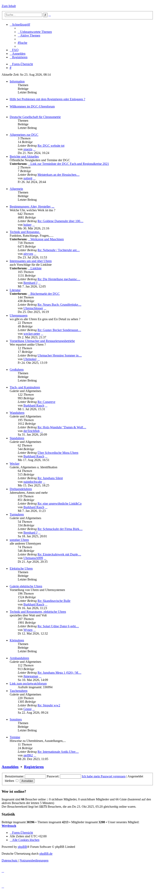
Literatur (15, 290)
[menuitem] (35, 31)
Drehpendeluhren (21, 489)
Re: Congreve (46, 402)
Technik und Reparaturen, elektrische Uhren (38, 611)
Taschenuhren (18, 690)
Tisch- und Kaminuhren (25, 387)
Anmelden (10, 767)
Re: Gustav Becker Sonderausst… (59, 330)
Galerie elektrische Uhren (26, 586)
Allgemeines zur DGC (24, 134)
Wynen (27, 630)
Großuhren (17, 369)
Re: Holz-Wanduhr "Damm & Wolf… (62, 427)
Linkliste (36, 268)
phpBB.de (45, 853)
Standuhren (17, 438)
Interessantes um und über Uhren (31, 261)
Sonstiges (16, 719)
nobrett (27, 178)
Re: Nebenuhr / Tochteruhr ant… (59, 250)
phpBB (22, 846)
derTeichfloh (31, 431)
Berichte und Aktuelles (24, 156)
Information (17, 81)
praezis (27, 149)
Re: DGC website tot (51, 145)
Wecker (14, 463)
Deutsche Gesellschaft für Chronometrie (35, 117)
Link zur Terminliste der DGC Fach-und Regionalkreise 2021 (69, 163)
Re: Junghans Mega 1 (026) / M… (59, 672)
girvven (28, 253)
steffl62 (28, 755)
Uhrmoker (30, 359)
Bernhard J (30, 282)
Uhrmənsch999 (33, 558)
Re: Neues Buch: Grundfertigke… (59, 304)
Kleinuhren (17, 640)
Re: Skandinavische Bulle (54, 600)
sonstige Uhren (19, 540)
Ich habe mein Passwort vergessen (104, 776)
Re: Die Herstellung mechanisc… (59, 279)
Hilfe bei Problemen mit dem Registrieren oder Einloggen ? (47, 99)
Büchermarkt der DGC (45, 293)
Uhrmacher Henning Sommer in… (60, 355)
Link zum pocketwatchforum (28, 683)
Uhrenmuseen (18, 315)
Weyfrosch (9, 825)
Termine (15, 737)
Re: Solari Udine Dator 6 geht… (58, 626)
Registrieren (34, 767)
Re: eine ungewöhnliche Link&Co (60, 503)
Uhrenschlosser (33, 308)
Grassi (27, 709)
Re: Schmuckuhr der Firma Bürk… (60, 529)
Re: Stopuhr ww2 (49, 705)
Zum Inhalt (9, 6)
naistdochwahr (32, 481)
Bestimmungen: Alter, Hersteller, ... (32, 206)
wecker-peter (31, 333)
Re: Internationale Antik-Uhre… (58, 751)
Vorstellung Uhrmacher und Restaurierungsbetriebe (42, 341)
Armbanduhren (19, 658)
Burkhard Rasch (33, 405)
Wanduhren (17, 412)
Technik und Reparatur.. (25, 232)
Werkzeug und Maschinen (47, 239)
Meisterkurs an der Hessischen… (59, 174)
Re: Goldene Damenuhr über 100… (60, 221)
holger (27, 224)
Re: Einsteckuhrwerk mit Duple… (59, 554)
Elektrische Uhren (21, 568)
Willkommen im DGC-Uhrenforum (32, 106)
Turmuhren (17, 514)
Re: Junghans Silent (50, 478)
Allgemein (16, 188)
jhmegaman (30, 676)
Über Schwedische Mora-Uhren (58, 452)
